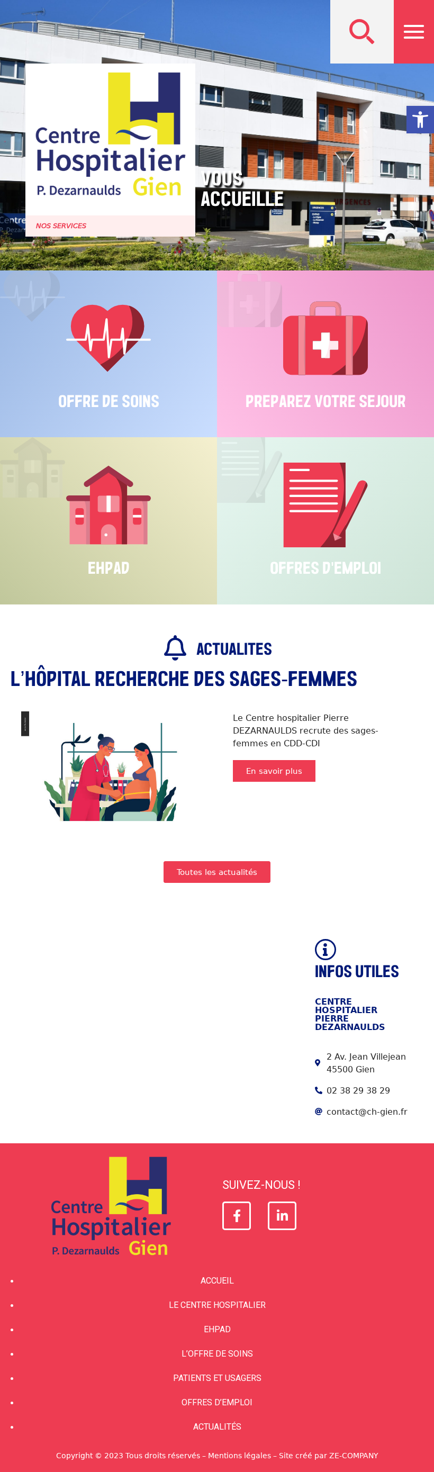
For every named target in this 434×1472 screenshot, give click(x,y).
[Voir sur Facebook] (236, 1216)
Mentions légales (239, 1455)
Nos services (61, 226)
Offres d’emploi (217, 1402)
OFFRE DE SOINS (108, 401)
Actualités (217, 1427)
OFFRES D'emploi (325, 568)
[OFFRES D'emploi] (325, 505)
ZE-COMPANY (353, 1455)
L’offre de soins (217, 1354)
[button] (362, 32)
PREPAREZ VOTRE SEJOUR (326, 401)
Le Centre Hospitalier (217, 1305)
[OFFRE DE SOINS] (108, 338)
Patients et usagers (217, 1378)
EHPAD (109, 568)
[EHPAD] (108, 505)
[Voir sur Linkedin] (282, 1216)
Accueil (217, 1281)
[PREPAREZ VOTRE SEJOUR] (325, 338)
